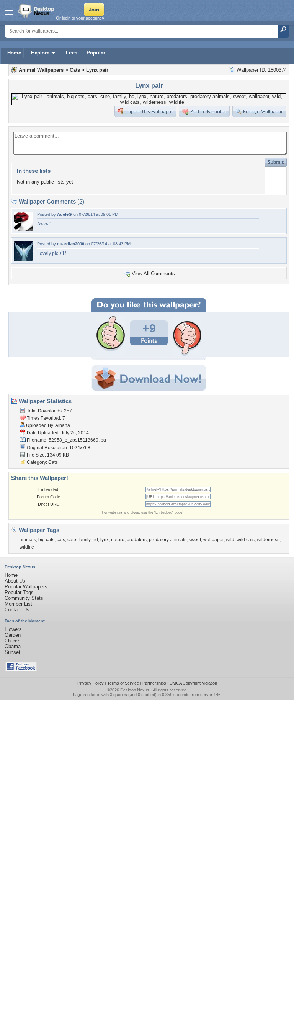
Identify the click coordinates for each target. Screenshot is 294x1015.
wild (230, 539)
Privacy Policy (90, 683)
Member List (18, 604)
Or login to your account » (80, 18)
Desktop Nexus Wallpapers (37, 10)
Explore (40, 53)
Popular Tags (19, 592)
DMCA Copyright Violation (193, 683)
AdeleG (64, 214)
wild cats (246, 539)
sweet (195, 539)
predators (137, 539)
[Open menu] (9, 10)
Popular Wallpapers (26, 587)
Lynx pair (97, 70)
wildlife (27, 547)
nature (117, 539)
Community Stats (24, 598)
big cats (46, 539)
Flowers (13, 629)
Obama (13, 646)
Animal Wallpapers (41, 70)
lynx (104, 539)
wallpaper (213, 539)
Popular (96, 53)
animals (28, 539)
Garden (13, 635)
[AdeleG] (23, 229)
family (84, 539)
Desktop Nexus (134, 690)
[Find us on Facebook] (21, 669)
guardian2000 (70, 243)
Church (12, 641)
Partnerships (154, 683)
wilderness (268, 539)
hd (95, 539)
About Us (15, 581)
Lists (71, 53)
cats (61, 539)
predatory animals (167, 539)
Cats (75, 70)
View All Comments (153, 273)
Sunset (12, 652)
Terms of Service (123, 683)
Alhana (62, 425)
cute (71, 539)
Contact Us (17, 610)
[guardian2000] (23, 259)
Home (14, 53)
